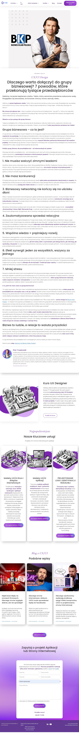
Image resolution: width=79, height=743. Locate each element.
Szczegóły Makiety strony (14, 525)
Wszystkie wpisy (39, 635)
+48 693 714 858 (39, 715)
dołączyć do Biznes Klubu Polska (25, 343)
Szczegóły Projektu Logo (65, 535)
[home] (4, 3)
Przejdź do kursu (50, 415)
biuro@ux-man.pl (40, 712)
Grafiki (57, 669)
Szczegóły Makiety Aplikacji (39, 518)
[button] (14, 3)
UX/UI (50, 669)
